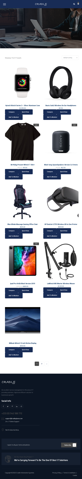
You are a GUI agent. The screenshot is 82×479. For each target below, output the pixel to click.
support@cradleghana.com (13, 418)
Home (70, 28)
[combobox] (70, 57)
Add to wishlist (14, 117)
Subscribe (67, 445)
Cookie (75, 475)
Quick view (25, 112)
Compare (11, 112)
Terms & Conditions (69, 472)
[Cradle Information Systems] (41, 4)
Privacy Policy (56, 472)
